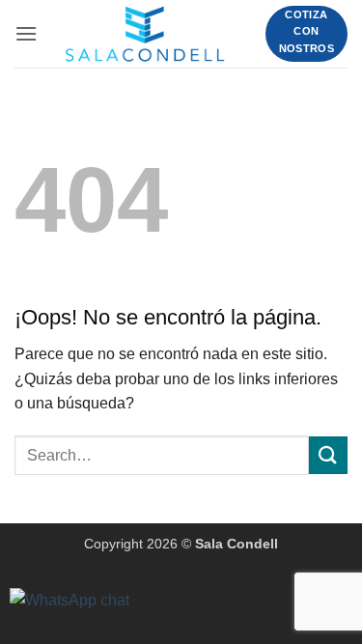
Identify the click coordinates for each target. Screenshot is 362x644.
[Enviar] (328, 455)
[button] (26, 33)
